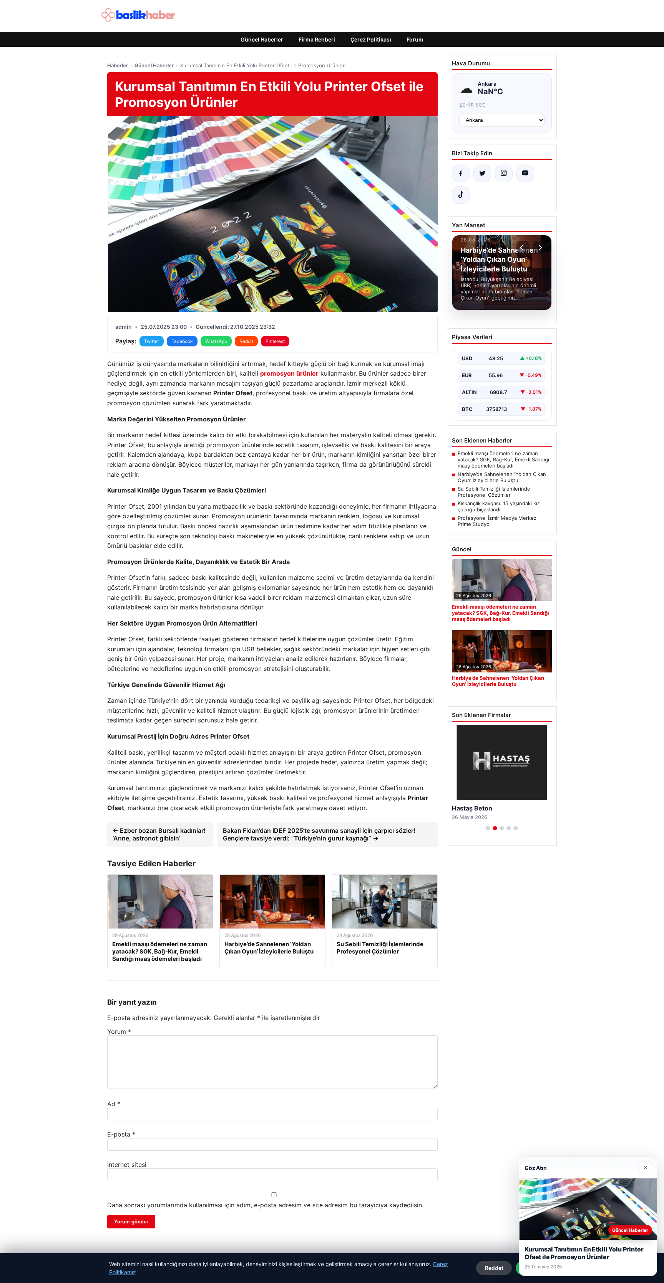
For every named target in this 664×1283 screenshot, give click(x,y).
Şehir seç (472, 105)
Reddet (494, 1268)
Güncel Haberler (262, 39)
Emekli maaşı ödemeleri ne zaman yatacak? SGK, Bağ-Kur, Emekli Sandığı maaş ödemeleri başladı (503, 459)
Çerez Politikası (370, 39)
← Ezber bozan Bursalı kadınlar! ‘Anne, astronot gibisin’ (159, 834)
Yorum (119, 1031)
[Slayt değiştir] (488, 828)
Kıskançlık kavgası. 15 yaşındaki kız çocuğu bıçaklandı (499, 506)
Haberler (117, 65)
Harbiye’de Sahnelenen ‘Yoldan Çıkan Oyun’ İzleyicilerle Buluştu (502, 477)
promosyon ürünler (289, 373)
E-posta (121, 1134)
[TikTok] (461, 195)
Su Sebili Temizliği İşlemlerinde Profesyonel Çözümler (494, 492)
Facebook (182, 341)
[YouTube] (525, 173)
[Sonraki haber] (539, 247)
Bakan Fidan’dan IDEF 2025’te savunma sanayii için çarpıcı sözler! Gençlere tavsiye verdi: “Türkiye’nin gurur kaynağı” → (319, 834)
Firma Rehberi (317, 39)
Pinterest (275, 341)
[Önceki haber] (523, 247)
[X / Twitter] (482, 173)
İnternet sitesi (126, 1164)
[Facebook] (461, 173)
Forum (415, 39)
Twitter (151, 341)
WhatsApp (216, 341)
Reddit (246, 341)
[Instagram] (504, 173)
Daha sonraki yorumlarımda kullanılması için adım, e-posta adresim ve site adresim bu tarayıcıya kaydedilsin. (265, 1205)
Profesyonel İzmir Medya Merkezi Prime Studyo (498, 521)
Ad (113, 1104)
